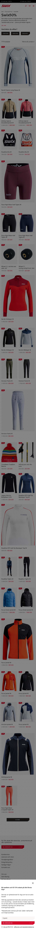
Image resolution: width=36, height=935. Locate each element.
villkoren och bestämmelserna (24, 927)
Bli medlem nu (7, 923)
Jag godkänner (18, 927)
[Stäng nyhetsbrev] (33, 883)
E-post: (5, 918)
